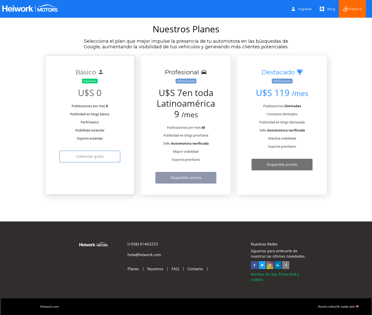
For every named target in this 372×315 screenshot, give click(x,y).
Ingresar (305, 9)
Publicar (355, 9)
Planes (133, 269)
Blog (331, 9)
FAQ (175, 269)
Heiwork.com (49, 306)
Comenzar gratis (90, 156)
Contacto (195, 269)
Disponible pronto (186, 177)
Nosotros (155, 269)
